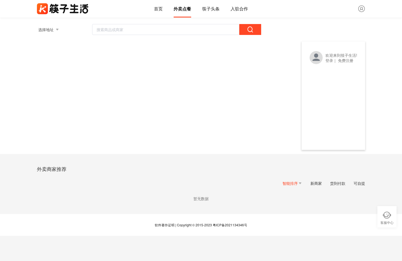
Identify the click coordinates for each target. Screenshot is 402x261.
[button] (292, 183)
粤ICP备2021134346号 (230, 225)
